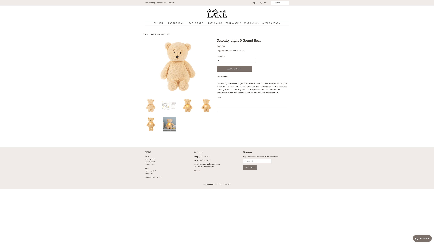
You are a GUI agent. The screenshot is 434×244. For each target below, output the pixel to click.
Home (146, 34)
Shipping (220, 50)
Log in (254, 3)
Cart (264, 3)
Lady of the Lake (224, 184)
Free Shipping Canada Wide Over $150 (159, 3)
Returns (197, 170)
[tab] (222, 77)
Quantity (221, 56)
